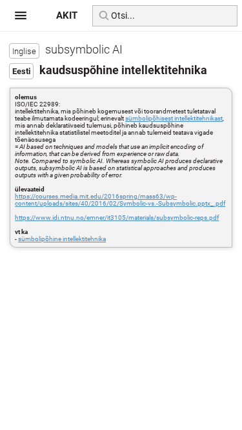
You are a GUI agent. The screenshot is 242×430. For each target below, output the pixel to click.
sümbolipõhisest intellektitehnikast (174, 118)
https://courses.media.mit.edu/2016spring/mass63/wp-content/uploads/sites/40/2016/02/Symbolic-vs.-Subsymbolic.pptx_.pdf (120, 200)
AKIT (66, 15)
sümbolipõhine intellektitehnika (62, 238)
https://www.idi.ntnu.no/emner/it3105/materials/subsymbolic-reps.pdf (117, 217)
